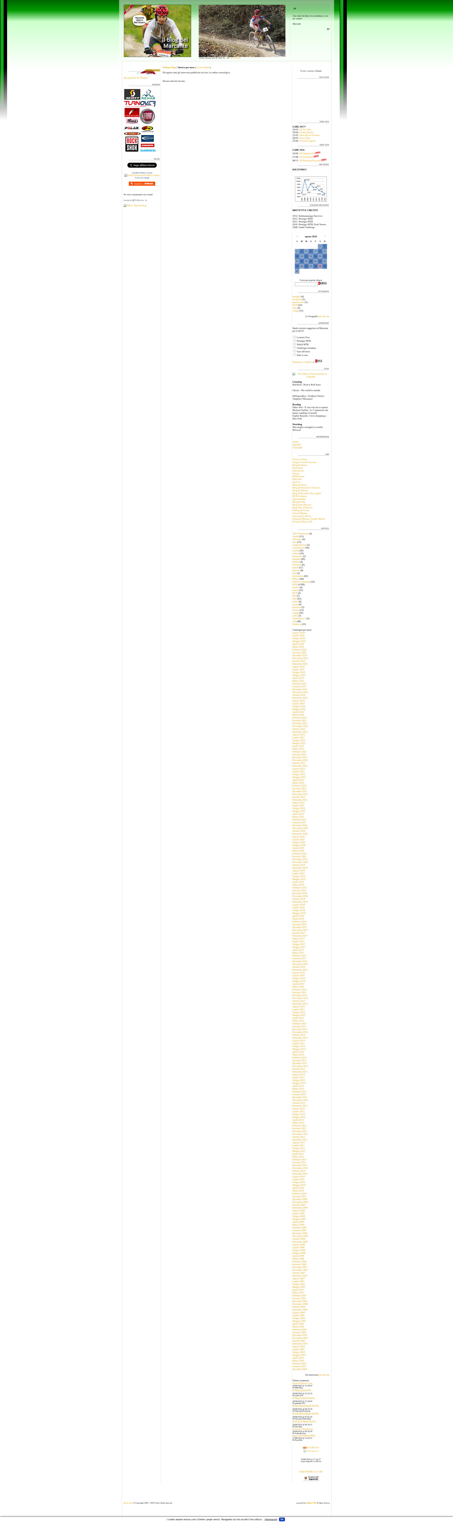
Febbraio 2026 (299, 649)
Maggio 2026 (299, 641)
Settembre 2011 (300, 1139)
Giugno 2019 (299, 876)
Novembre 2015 (300, 998)
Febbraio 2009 (299, 1227)
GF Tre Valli (305, 129)
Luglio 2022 (299, 771)
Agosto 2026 (299, 632)
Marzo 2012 (298, 1122)
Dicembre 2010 (300, 1165)
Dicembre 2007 (300, 1267)
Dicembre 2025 (300, 655)
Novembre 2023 (300, 726)
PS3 (294, 595)
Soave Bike (304, 138)
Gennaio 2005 (299, 1366)
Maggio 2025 (299, 675)
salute (295, 601)
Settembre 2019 (300, 867)
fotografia (297, 299)
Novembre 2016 (300, 964)
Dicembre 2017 (300, 927)
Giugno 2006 (299, 1318)
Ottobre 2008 (299, 1238)
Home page (128, 1503)
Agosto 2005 (299, 1346)
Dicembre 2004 (300, 1369)
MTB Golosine (300, 496)
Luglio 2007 (299, 1281)
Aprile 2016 (298, 984)
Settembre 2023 (300, 731)
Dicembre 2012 (300, 1097)
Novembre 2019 (300, 862)
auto (295, 542)
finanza (296, 562)
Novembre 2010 (300, 1168)
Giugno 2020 (299, 842)
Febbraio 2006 (299, 1329)
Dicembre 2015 (300, 995)
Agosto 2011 (299, 1142)
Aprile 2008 (298, 1255)
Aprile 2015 (298, 1018)
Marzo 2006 (298, 1326)
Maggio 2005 (299, 1355)
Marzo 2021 (298, 816)
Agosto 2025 (299, 666)
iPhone (296, 578)
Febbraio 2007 (299, 1295)
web (294, 621)
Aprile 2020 (298, 848)
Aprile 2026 (298, 644)
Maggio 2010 (299, 1185)
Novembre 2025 (300, 658)
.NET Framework (301, 533)
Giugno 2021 (299, 808)
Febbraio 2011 (299, 1159)
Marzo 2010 (298, 1190)
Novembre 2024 (300, 692)
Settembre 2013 (300, 1071)
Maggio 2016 (299, 981)
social (295, 604)
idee (295, 573)
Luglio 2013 (299, 1077)
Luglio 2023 (299, 737)
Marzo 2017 (298, 952)
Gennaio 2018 (299, 924)
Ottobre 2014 (299, 1035)
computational (299, 545)
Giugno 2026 (299, 638)
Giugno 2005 (299, 1352)
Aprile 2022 (298, 780)
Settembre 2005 (300, 1343)
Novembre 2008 (300, 1236)
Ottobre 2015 (299, 1001)
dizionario (297, 556)
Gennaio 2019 (299, 890)
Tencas (296, 473)
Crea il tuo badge (142, 178)
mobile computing (301, 581)
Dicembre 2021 (300, 791)
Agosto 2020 (299, 836)
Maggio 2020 (299, 845)
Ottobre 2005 (299, 1340)
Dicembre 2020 (300, 825)
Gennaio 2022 (299, 788)
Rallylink (297, 479)
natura (296, 590)
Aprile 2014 (298, 1052)
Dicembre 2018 (300, 893)
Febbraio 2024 (299, 717)
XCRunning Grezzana (309, 160)
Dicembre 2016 (300, 961)
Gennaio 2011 (299, 1162)
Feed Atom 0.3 (312, 1451)
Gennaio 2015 (299, 1026)
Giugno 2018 (299, 910)
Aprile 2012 (298, 1120)
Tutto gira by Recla (302, 516)
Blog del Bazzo (300, 465)
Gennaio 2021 (299, 822)
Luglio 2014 (299, 1043)
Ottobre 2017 (299, 933)
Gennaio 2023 (299, 754)
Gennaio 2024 (299, 720)
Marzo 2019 (298, 884)
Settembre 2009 (300, 1207)
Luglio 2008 (299, 1247)
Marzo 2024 (298, 714)
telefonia (297, 607)
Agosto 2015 (299, 1006)
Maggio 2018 (299, 913)
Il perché (297, 444)
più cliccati (324, 1374)
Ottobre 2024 (299, 695)
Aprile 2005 (298, 1357)
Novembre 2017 (300, 930)
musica (296, 587)
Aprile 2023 (298, 746)
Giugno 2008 (299, 1250)
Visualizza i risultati (302, 362)
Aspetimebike (299, 499)
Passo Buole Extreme (309, 135)
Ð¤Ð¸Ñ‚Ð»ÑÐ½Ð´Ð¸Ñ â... (305, 1421)
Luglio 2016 (299, 975)
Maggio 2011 (299, 1151)
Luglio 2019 (299, 873)
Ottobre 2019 (299, 865)
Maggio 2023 (299, 743)
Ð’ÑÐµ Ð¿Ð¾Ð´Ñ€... (302, 1390)
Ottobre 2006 (299, 1306)
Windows (297, 624)
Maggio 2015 (299, 1015)
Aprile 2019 (298, 882)
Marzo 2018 (298, 918)
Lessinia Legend (307, 141)
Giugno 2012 (299, 1114)
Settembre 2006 (300, 1309)
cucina (296, 550)
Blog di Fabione (300, 490)
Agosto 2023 (299, 734)
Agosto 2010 (299, 1176)
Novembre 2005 (300, 1338)
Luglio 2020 (299, 839)
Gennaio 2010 (299, 1196)
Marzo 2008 (298, 1258)
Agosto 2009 (299, 1210)
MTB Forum (298, 476)
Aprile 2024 (298, 712)
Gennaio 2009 (299, 1230)
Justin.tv (297, 482)
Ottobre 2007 (299, 1272)
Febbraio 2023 (299, 751)
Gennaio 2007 (299, 1298)
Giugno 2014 (299, 1046)
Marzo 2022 (298, 782)
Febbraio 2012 (299, 1125)
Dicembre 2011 (300, 1131)
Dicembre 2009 (300, 1199)
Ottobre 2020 (299, 831)
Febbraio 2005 (299, 1363)
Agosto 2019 (299, 870)
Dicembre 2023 (300, 723)
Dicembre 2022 (300, 757)
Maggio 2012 (299, 1117)
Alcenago (297, 539)
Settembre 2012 (300, 1105)
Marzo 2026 (298, 646)
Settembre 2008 (300, 1241)
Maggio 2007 (299, 1287)
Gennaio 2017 (299, 958)
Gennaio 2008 (299, 1264)
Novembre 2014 (300, 1032)
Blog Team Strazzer (302, 504)
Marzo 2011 (298, 1156)
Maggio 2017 (299, 947)
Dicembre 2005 (300, 1335)
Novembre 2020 (300, 828)
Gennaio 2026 (299, 652)
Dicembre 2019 (300, 859)
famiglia (296, 296)
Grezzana (297, 564)
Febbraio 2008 (299, 1261)
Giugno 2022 (299, 774)
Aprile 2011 (298, 1154)
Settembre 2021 (300, 799)
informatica (298, 576)
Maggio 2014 (299, 1049)
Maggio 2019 (299, 879)
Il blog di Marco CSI (302, 521)
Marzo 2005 (298, 1360)
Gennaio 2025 (299, 686)
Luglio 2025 (299, 669)
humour (296, 570)
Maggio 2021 (299, 811)
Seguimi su (139, 184)
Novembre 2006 (300, 1304)
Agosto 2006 (299, 1312)
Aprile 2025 (298, 678)
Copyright (297, 447)
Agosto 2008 (299, 1244)
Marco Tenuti (234, 58)
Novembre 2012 (300, 1100)
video (295, 615)
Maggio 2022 (299, 777)
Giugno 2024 (299, 706)
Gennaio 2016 (299, 992)
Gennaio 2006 (299, 1332)
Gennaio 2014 (299, 1060)
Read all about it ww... (303, 1383)
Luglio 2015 (299, 1009)
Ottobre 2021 (299, 797)
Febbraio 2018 (299, 921)
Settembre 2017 (300, 935)
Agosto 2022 (299, 768)
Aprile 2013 (298, 1086)
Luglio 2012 (299, 1111)
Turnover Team (300, 459)
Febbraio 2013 (299, 1091)
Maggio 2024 (299, 709)
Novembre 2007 (300, 1270)
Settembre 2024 (300, 697)
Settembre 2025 (300, 663)
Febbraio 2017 (299, 955)
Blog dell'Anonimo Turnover (306, 487)
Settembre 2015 (300, 1003)
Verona (296, 610)
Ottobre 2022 (299, 763)
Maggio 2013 (299, 1083)
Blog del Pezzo (300, 484)
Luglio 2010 (299, 1179)
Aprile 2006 (298, 1323)
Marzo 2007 (298, 1292)
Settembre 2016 (300, 969)
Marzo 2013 (298, 1088)
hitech (296, 567)
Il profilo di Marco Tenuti (142, 173)
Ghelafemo (298, 467)
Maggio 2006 (299, 1321)
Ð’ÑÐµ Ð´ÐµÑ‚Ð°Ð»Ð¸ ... (305, 1398)
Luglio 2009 (299, 1213)
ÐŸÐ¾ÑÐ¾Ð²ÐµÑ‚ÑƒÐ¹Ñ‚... (306, 1406)
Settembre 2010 (300, 1173)
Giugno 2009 (299, 1216)
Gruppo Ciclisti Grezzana (305, 462)
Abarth (296, 536)
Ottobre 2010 (299, 1171)
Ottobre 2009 (299, 1205)
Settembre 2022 (300, 765)
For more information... (303, 1429)
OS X (295, 593)
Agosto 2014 (299, 1040)
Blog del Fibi (299, 501)
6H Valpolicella (306, 153)
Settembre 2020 (300, 833)
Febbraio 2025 (299, 683)
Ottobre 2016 (299, 967)
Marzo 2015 (298, 1020)
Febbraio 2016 (299, 989)
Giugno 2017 (299, 944)
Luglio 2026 (299, 635)
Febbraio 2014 (299, 1057)
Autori (296, 441)
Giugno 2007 (299, 1284)
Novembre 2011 (300, 1134)
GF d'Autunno (306, 157)
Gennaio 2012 (299, 1128)
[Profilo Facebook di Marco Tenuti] (142, 175)
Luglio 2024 (299, 703)
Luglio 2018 (299, 907)
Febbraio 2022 (299, 785)
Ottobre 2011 (299, 1137)
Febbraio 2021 (299, 819)
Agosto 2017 (299, 938)
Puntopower (298, 470)
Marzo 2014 (298, 1054)
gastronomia (298, 302)
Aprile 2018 (298, 916)
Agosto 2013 (299, 1074)
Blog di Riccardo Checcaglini (307, 493)
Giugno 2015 (299, 1012)
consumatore (299, 547)
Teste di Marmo (300, 513)
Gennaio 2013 (299, 1094)
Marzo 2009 (298, 1224)
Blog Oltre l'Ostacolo (303, 507)
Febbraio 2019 (299, 887)
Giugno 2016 (299, 978)
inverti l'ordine (203, 67)
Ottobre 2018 (299, 899)
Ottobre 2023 (299, 729)
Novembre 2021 (300, 794)
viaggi (296, 310)
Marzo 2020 (298, 850)
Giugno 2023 (299, 740)
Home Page (170, 67)
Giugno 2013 (299, 1080)
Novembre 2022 (300, 760)
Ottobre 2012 (299, 1103)
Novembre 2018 (300, 896)
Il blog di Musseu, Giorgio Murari (309, 518)
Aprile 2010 (298, 1188)
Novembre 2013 (300, 1066)
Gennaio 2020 (299, 856)
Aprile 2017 (298, 950)
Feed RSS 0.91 (313, 1448)
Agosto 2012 (299, 1108)
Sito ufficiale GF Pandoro (136, 77)
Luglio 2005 (299, 1349)
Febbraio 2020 (299, 853)
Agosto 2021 (299, 802)
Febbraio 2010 (299, 1193)
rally (295, 307)
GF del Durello (306, 132)
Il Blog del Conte (301, 510)
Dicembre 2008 (300, 1233)
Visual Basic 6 (299, 618)
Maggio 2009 (299, 1219)
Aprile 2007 (298, 1289)
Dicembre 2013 (300, 1063)
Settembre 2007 (300, 1275)
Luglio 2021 (299, 805)
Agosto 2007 (299, 1278)
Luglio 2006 (299, 1315)
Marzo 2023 (298, 748)
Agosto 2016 (299, 972)
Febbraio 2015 (299, 1023)
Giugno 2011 (299, 1148)
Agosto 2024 (299, 700)
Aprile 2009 (298, 1222)
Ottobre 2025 (299, 661)
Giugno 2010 (299, 1182)
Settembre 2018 (300, 901)
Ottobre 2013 (299, 1069)
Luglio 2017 (299, 941)
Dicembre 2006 (300, 1301)
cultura (296, 553)
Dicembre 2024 (300, 689)
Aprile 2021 (298, 814)
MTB (295, 305)
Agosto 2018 (299, 904)
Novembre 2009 (300, 1202)
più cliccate (323, 316)
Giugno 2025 (299, 672)
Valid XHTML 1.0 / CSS (311, 1471)
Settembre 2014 (300, 1037)
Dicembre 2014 (300, 1029)
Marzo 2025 (298, 680)
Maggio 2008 (299, 1253)
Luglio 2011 (299, 1145)
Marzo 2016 (298, 986)
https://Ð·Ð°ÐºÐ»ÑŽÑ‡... (305, 1435)
